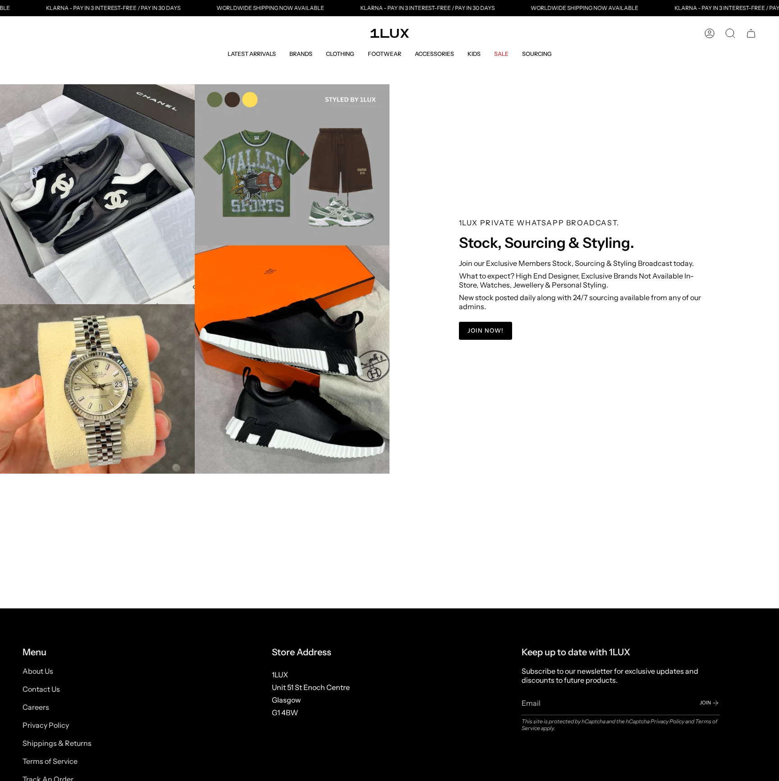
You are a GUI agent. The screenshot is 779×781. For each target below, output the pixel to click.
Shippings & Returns (57, 743)
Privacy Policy (46, 725)
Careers (36, 707)
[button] (252, 54)
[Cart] (751, 33)
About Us (38, 671)
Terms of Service (50, 761)
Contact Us (41, 689)
